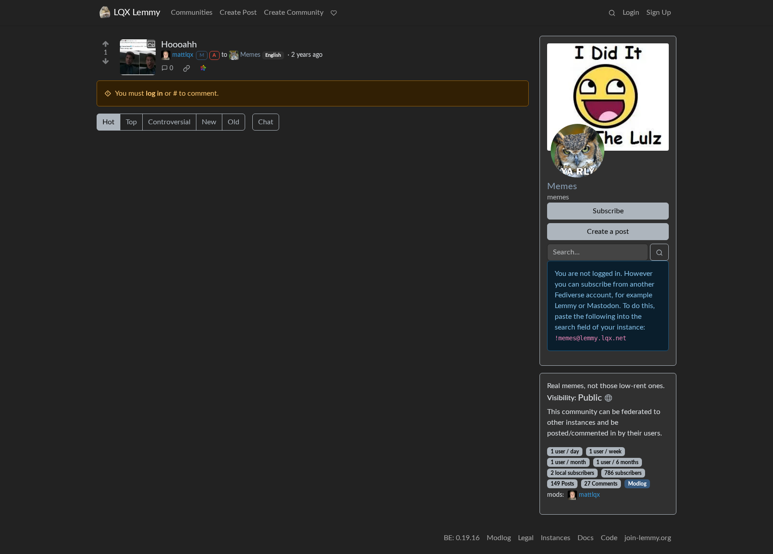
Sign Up (658, 12)
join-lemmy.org (647, 537)
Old (233, 122)
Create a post (608, 231)
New (209, 122)
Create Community (293, 12)
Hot (108, 122)
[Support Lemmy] (333, 12)
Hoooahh (179, 44)
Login (631, 12)
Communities (191, 12)
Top (131, 122)
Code (609, 537)
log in (154, 93)
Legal (526, 537)
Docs (586, 537)
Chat (265, 122)
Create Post (238, 12)
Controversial (169, 122)
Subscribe (608, 211)
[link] (186, 68)
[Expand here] (138, 57)
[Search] (612, 12)
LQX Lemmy (137, 12)
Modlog (637, 483)
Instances (555, 537)
